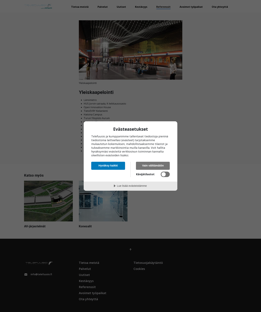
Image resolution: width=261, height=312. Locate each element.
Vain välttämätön (153, 165)
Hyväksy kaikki (108, 165)
